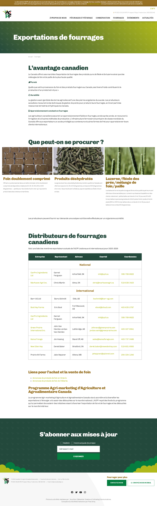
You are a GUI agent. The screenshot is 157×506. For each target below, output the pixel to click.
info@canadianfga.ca (94, 4)
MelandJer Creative (83, 499)
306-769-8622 (127, 274)
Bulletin (66, 443)
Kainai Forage (36, 339)
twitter (76, 492)
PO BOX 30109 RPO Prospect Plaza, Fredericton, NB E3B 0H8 (28, 482)
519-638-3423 (127, 283)
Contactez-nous (116, 483)
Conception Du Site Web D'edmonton (73, 502)
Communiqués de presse (84, 443)
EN (151, 8)
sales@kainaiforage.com (103, 339)
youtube (80, 492)
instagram (85, 492)
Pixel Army (91, 502)
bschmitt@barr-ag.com (103, 299)
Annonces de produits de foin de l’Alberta (50, 381)
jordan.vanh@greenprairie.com (103, 330)
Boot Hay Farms (37, 307)
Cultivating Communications (101, 499)
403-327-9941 (127, 329)
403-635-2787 (127, 307)
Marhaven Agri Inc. (39, 283)
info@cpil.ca (103, 274)
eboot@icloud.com (103, 307)
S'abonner (78, 456)
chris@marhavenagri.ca (103, 283)
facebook (72, 492)
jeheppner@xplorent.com (103, 354)
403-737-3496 (127, 339)
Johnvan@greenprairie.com (103, 327)
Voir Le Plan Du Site (63, 479)
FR (154, 8)
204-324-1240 (127, 355)
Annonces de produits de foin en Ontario (50, 378)
